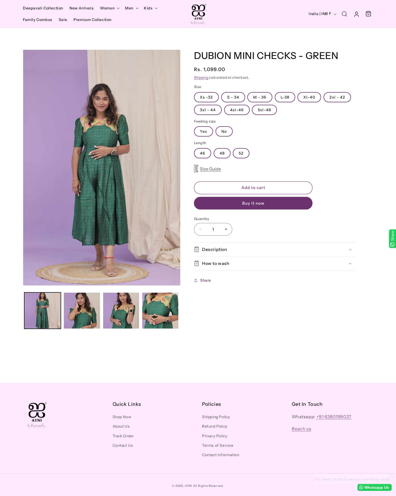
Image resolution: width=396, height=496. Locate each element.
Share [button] (205, 280)
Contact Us (123, 445)
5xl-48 (264, 109)
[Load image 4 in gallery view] (160, 310)
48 (222, 153)
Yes (203, 131)
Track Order (123, 436)
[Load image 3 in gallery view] (121, 310)
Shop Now (122, 417)
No (224, 131)
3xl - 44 (208, 109)
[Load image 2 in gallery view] (82, 310)
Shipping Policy (216, 417)
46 (202, 153)
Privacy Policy (214, 436)
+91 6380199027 (334, 417)
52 (241, 153)
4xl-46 (237, 109)
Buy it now (253, 202)
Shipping (201, 77)
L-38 (285, 97)
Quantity (201, 218)
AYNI (188, 486)
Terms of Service (218, 445)
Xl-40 (309, 97)
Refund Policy (214, 426)
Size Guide (210, 168)
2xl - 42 (337, 97)
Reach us (301, 428)
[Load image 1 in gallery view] (42, 310)
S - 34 (233, 97)
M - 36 (259, 97)
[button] (109, 8)
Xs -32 (206, 97)
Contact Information (220, 454)
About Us (121, 426)
